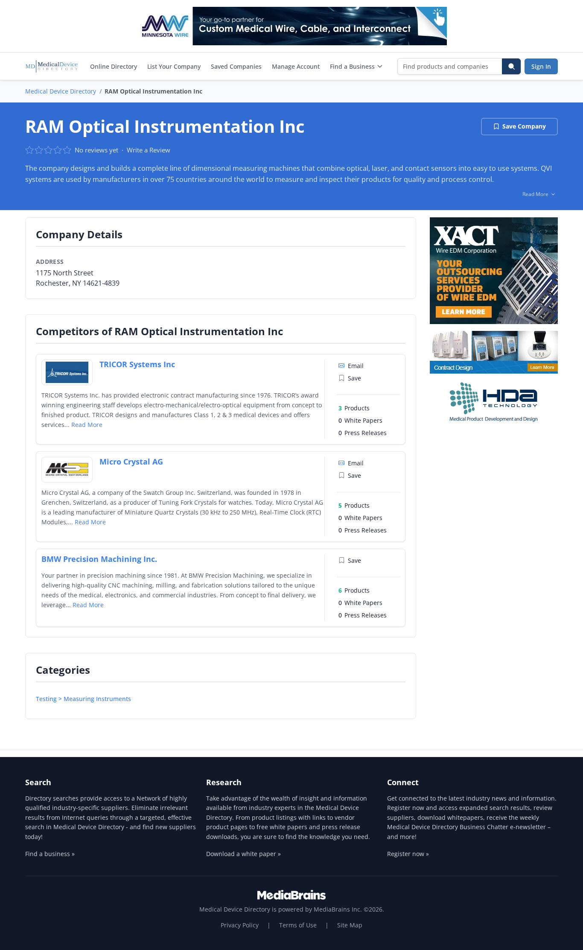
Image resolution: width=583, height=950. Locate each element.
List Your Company (174, 66)
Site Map (349, 925)
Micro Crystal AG (131, 461)
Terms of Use (298, 925)
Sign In (541, 66)
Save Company (524, 126)
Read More (86, 425)
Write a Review (148, 150)
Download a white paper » (243, 854)
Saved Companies (236, 66)
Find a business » (50, 854)
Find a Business (352, 66)
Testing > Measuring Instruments (83, 699)
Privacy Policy (240, 925)
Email (356, 366)
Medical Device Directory (60, 91)
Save (354, 378)
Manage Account (296, 66)
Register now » (408, 854)
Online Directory (113, 66)
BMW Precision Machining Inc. (99, 559)
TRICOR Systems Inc (137, 364)
